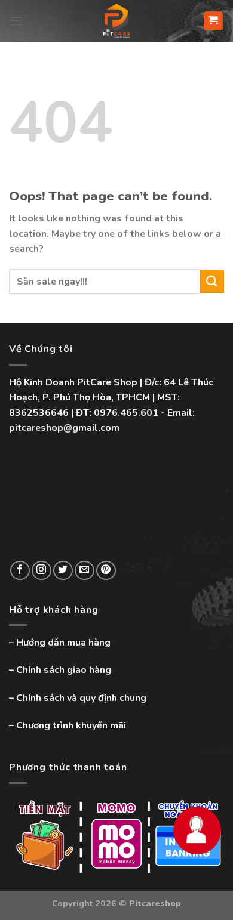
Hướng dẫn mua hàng (63, 642)
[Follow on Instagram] (41, 571)
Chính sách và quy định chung (81, 698)
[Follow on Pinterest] (106, 571)
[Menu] (16, 20)
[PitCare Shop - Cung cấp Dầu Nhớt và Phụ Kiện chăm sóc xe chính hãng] (116, 21)
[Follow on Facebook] (20, 571)
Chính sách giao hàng (63, 670)
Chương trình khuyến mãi (71, 725)
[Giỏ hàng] (213, 21)
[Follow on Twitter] (63, 571)
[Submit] (212, 281)
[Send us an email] (84, 571)
